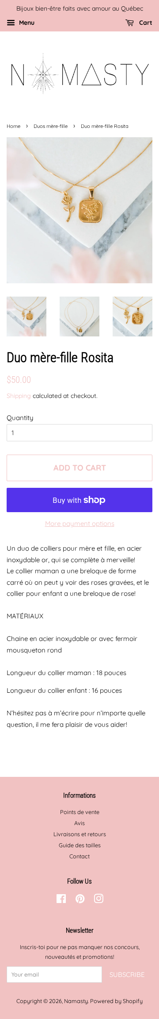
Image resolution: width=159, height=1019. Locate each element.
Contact (79, 856)
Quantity (20, 417)
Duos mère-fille (51, 126)
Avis (79, 822)
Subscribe (127, 974)
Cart (144, 22)
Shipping (19, 395)
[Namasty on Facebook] (61, 900)
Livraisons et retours (79, 834)
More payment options (79, 523)
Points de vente (79, 811)
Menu (25, 22)
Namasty (76, 1000)
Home (13, 126)
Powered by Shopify (116, 1000)
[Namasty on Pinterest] (80, 900)
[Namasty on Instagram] (98, 900)
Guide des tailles (80, 845)
